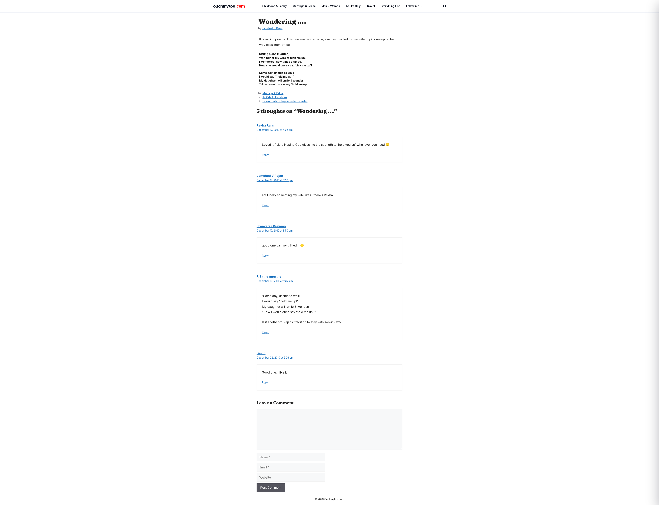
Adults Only (353, 6)
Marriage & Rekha (304, 6)
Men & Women (330, 6)
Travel (370, 6)
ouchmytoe (229, 6)
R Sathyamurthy (269, 276)
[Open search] (443, 6)
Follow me (412, 6)
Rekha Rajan (266, 125)
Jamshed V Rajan (270, 175)
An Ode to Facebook (274, 97)
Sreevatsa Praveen (271, 226)
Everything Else (390, 6)
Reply (265, 155)
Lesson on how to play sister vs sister (284, 101)
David (261, 353)
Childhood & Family (274, 6)
